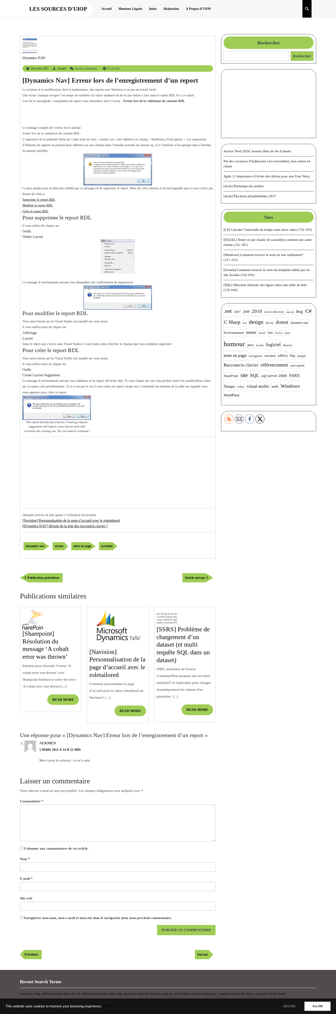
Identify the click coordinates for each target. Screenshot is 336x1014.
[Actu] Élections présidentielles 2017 (250, 196)
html (287, 333)
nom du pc (210, 994)
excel (262, 332)
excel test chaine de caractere (142, 994)
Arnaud (61, 68)
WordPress (231, 395)
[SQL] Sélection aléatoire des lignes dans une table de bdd (265, 285)
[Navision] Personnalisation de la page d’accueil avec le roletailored (71, 520)
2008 (246, 311)
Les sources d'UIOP (58, 9)
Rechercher (268, 42)
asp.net (290, 312)
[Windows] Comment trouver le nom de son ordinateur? (263, 255)
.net (228, 311)
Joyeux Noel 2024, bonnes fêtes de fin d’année (257, 151)
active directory (274, 311)
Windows (290, 386)
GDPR (108, 1006)
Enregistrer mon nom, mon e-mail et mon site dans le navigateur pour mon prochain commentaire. (98, 918)
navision (107, 546)
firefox (279, 333)
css (244, 322)
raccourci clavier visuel (270, 994)
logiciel (273, 344)
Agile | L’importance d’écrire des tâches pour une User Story (267, 176)
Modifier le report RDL (37, 205)
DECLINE (289, 1006)
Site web (26, 898)
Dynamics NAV (34, 58)
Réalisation (171, 9)
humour (234, 344)
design (256, 322)
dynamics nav (35, 546)
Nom (25, 859)
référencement (274, 364)
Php (292, 356)
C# (308, 311)
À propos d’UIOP (198, 9)
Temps (229, 386)
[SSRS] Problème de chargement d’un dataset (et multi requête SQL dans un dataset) (183, 644)
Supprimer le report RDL (38, 199)
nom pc (168, 994)
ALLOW (317, 1006)
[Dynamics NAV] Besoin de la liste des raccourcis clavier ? (65, 526)
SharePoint (231, 376)
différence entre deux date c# (61, 994)
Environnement (234, 332)
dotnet (282, 322)
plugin (302, 356)
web (275, 386)
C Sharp (232, 322)
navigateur (255, 356)
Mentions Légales (130, 9)
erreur (59, 546)
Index (153, 9)
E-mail (26, 878)
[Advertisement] (117, 116)
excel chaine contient (187, 994)
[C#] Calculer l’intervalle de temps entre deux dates (260, 230)
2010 (257, 311)
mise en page (82, 546)
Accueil (106, 9)
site (244, 375)
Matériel (287, 345)
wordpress (26, 994)
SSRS (294, 375)
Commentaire (31, 801)
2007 (237, 311)
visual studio (258, 386)
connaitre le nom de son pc (236, 994)
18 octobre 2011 (39, 68)
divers (269, 322)
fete (270, 332)
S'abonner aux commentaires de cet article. (56, 848)
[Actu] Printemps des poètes (244, 186)
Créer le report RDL (35, 211)
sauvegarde (297, 365)
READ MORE (65, 701)
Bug (299, 311)
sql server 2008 (274, 376)
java (250, 345)
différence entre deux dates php (102, 994)
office (283, 355)
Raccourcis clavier (241, 364)
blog (37, 994)
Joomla (260, 345)
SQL (254, 375)
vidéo (240, 386)
